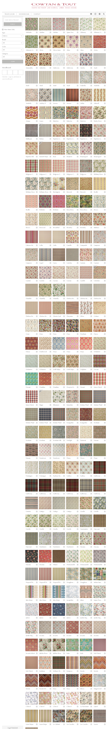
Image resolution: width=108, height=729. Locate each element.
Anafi (95, 68)
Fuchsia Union (57, 476)
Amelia (82, 68)
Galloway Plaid (98, 476)
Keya (54, 689)
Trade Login (9, 14)
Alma (68, 50)
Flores (82, 458)
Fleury (69, 458)
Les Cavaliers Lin (71, 724)
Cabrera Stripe (30, 245)
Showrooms (24, 14)
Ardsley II (42, 103)
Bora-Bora (70, 210)
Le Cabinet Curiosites (57, 724)
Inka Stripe (29, 600)
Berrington (56, 192)
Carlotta (69, 263)
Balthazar (29, 139)
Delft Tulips (56, 369)
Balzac (41, 139)
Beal (54, 157)
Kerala (82, 671)
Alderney (83, 32)
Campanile (83, 245)
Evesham (96, 423)
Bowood (42, 227)
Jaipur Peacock (98, 600)
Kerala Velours (43, 689)
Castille (82, 281)
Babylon (55, 121)
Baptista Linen (57, 139)
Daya (55, 352)
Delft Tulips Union (71, 369)
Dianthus (42, 387)
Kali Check (97, 653)
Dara (41, 334)
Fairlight (69, 440)
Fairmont (83, 440)
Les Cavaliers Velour (84, 724)
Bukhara (96, 227)
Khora (82, 689)
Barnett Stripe (43, 157)
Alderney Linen (98, 32)
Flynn (95, 458)
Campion (97, 245)
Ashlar (82, 103)
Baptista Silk (30, 157)
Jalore (28, 618)
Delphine (83, 369)
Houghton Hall (71, 582)
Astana (28, 121)
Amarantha (29, 68)
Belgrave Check (30, 174)
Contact (37, 14)
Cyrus (27, 334)
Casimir (28, 281)
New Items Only (9, 29)
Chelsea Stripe (71, 298)
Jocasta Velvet (30, 653)
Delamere (97, 352)
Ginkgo (41, 511)
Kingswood (97, 689)
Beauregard (84, 157)
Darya (96, 334)
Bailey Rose (98, 121)
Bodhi (96, 192)
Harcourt (97, 529)
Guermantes (84, 529)
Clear (13, 61)
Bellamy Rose (98, 174)
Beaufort (69, 157)
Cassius (55, 281)
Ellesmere (56, 405)
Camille (69, 245)
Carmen (82, 263)
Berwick (69, 192)
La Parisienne (84, 706)
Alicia (41, 50)
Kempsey (69, 671)
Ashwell (96, 103)
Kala (68, 653)
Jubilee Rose (43, 653)
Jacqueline (70, 600)
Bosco (96, 210)
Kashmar (42, 671)
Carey (55, 263)
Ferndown (42, 458)
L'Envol (28, 706)
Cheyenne (70, 316)
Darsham (83, 334)
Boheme (42, 210)
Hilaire (55, 565)
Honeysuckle (71, 565)
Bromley (69, 227)
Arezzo (55, 103)
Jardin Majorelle (84, 618)
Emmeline (70, 405)
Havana (82, 547)
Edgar (41, 405)
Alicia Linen (57, 50)
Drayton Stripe (71, 387)
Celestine (97, 281)
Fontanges (29, 476)
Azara (41, 121)
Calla (41, 245)
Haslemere (42, 547)
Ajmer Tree (70, 32)
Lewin (96, 724)
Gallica (69, 476)
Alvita (96, 50)
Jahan (82, 600)
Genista (28, 511)
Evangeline (70, 423)
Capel (41, 263)
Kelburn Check (57, 671)
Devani (96, 369)
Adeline (41, 32)
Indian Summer (98, 582)
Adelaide (29, 32)
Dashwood (43, 352)
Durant (82, 387)
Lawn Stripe (29, 724)
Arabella (83, 85)
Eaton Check (98, 387)
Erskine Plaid (84, 405)
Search (12, 24)
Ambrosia (56, 68)
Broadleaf (56, 227)
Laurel (96, 706)
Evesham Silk (57, 440)
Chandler (29, 298)
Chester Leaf (57, 316)
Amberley (42, 68)
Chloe (82, 316)
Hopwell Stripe (30, 582)
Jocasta (41, 635)
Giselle (82, 511)
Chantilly (42, 298)
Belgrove (83, 174)
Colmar (96, 316)
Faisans (96, 440)
